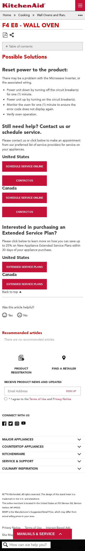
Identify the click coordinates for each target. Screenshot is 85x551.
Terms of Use (37, 399)
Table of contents (20, 46)
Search (6, 545)
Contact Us (24, 180)
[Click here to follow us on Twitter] (10, 424)
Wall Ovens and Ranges (53, 15)
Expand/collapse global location (80, 14)
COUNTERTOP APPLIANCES (23, 447)
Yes (10, 315)
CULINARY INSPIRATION (20, 468)
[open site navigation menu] (80, 5)
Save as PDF (5, 35)
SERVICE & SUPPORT (17, 461)
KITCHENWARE (13, 454)
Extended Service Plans (25, 267)
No (25, 315)
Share (12, 35)
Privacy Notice (62, 399)
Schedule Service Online (24, 166)
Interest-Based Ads (58, 527)
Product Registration (21, 370)
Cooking (24, 15)
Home (7, 15)
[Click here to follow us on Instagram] (17, 424)
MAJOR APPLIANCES (17, 439)
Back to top (10, 292)
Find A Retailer (64, 368)
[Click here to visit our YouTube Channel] (23, 424)
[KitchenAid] (24, 5)
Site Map (8, 534)
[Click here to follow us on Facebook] (4, 424)
